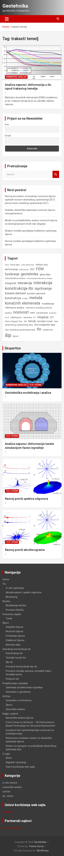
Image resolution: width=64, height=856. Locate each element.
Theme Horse (36, 846)
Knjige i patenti (10, 713)
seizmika (27, 317)
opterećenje (42, 313)
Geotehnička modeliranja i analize (28, 392)
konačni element (15, 293)
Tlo (4, 583)
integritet (10, 283)
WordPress (43, 850)
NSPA (32, 313)
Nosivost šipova (14, 631)
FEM (40, 269)
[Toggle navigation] (6, 19)
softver (6, 791)
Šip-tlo (9, 662)
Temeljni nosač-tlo (16, 657)
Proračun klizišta (15, 609)
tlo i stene (35, 385)
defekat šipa (42, 264)
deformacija (11, 269)
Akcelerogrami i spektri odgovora (23, 592)
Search (56, 174)
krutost (25, 298)
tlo (39, 329)
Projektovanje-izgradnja (15, 683)
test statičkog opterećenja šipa (20, 329)
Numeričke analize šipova (19, 717)
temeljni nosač (45, 321)
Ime (7, 124)
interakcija (25, 283)
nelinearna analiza (14, 307)
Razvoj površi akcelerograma (25, 549)
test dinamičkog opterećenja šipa (31, 323)
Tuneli (9, 618)
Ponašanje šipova (15, 635)
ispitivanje (43, 288)
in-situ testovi (9, 782)
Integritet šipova (14, 626)
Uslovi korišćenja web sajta (20, 766)
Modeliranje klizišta (16, 605)
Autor (9, 757)
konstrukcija (13, 298)
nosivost (21, 312)
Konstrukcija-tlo (14, 653)
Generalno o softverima (18, 700)
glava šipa (45, 274)
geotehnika (29, 274)
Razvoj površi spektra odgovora (26, 498)
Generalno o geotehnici (18, 691)
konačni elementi (36, 293)
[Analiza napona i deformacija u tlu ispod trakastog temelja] (32, 62)
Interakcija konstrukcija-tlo (16, 649)
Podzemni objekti (11, 614)
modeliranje (48, 303)
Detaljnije (7, 811)
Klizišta (6, 601)
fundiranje (12, 274)
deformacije (24, 270)
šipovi (15, 336)
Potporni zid (12, 678)
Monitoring (11, 596)
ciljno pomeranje (27, 265)
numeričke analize (16, 77)
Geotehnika (15, 6)
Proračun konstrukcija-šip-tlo (21, 666)
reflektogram (16, 317)
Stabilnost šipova (15, 640)
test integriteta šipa (44, 324)
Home (5, 579)
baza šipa (15, 264)
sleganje (43, 317)
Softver (6, 696)
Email (8, 135)
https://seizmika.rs (12, 827)
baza (7, 265)
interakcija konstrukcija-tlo (28, 285)
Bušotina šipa (13, 644)
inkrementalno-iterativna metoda (39, 278)
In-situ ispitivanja (15, 587)
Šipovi (5, 622)
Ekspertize (13, 348)
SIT (34, 318)
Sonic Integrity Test (13, 321)
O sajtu (6, 753)
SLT (52, 317)
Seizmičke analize (15, 709)
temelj (32, 321)
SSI (25, 321)
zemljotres (48, 329)
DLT (32, 269)
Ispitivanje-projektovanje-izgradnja (24, 687)
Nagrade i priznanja (16, 762)
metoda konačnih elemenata (23, 300)
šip (8, 335)
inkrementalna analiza (15, 278)
